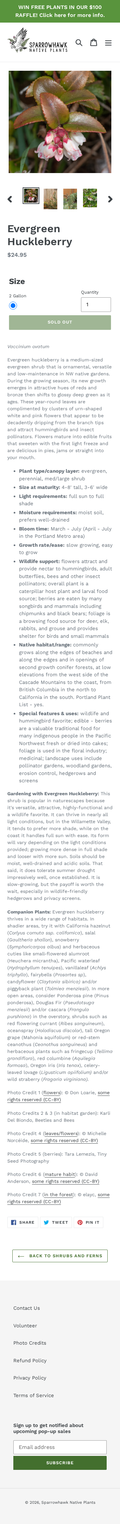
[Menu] (108, 42)
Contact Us (26, 1308)
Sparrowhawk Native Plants (68, 1502)
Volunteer (25, 1326)
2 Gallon (17, 295)
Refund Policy (30, 1361)
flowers (51, 1092)
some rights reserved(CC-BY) (64, 1140)
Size (17, 281)
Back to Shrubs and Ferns (65, 1255)
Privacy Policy (29, 1378)
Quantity (90, 292)
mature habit (60, 1174)
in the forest (58, 1194)
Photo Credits (29, 1343)
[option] (31, 196)
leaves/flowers (61, 1133)
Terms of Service (33, 1395)
